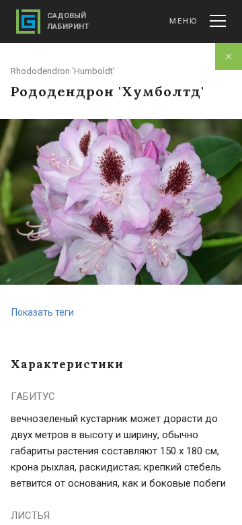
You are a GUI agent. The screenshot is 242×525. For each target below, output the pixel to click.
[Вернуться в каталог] (228, 56)
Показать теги (42, 312)
